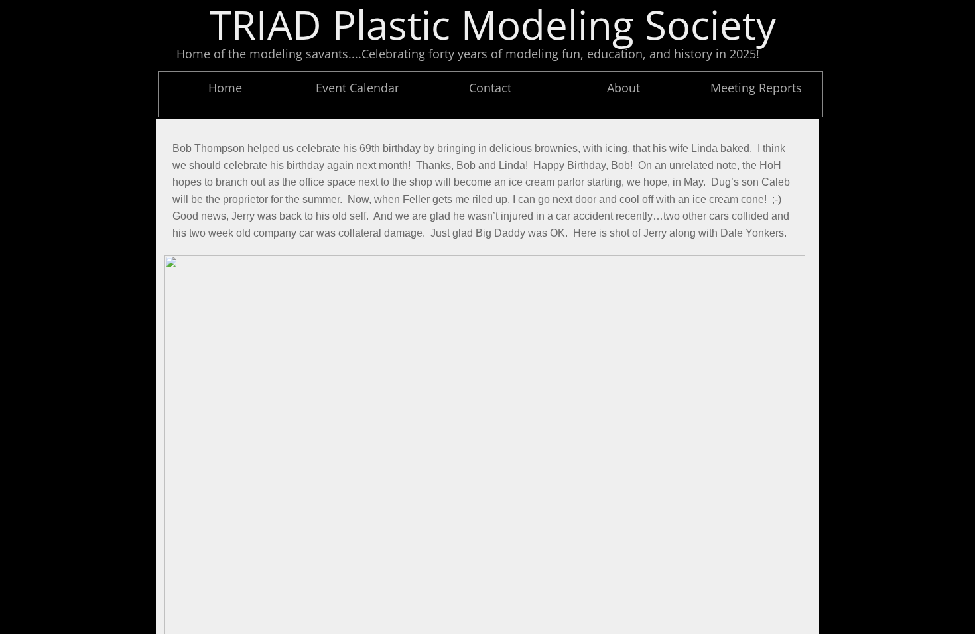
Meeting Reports (756, 87)
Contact (490, 87)
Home (225, 87)
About (623, 87)
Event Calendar (357, 87)
